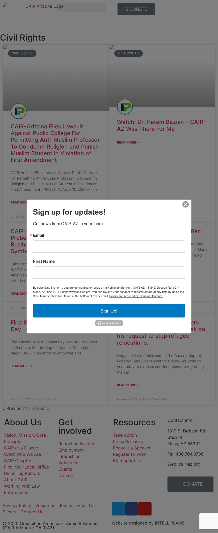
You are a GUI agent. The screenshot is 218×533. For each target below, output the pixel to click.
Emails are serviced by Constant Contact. (136, 295)
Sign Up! (109, 310)
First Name (44, 261)
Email (38, 235)
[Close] (185, 204)
